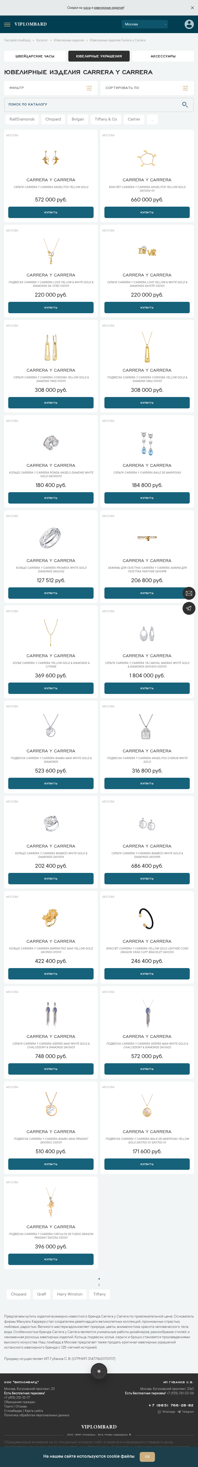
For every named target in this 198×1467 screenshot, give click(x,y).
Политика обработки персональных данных (36, 1415)
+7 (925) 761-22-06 (180, 1393)
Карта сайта (34, 1411)
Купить (50, 212)
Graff (41, 1294)
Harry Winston (69, 1294)
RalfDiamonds (22, 119)
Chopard (53, 119)
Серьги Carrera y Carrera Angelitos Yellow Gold (51, 187)
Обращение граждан (19, 1402)
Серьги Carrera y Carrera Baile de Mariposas (147, 473)
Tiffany (99, 1294)
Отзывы (21, 1407)
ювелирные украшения (99, 56)
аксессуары (163, 56)
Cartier (134, 119)
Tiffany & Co (106, 119)
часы (87, 8)
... (152, 119)
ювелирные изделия (108, 8)
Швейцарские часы (34, 56)
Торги (8, 1407)
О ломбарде (13, 1411)
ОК (147, 1457)
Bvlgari (78, 119)
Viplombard (30, 24)
